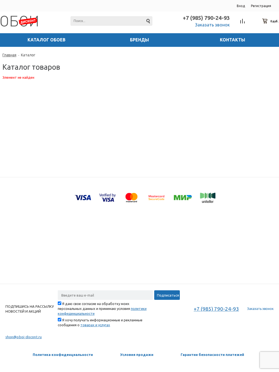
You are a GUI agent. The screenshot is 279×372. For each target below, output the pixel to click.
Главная (9, 55)
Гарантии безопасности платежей (212, 354)
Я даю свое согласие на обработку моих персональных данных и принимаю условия (102, 308)
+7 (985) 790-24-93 (206, 18)
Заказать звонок (212, 24)
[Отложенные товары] (254, 21)
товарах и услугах (95, 325)
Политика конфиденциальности (63, 354)
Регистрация (261, 6)
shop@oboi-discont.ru (23, 337)
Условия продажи (136, 354)
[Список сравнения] (242, 21)
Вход (241, 6)
